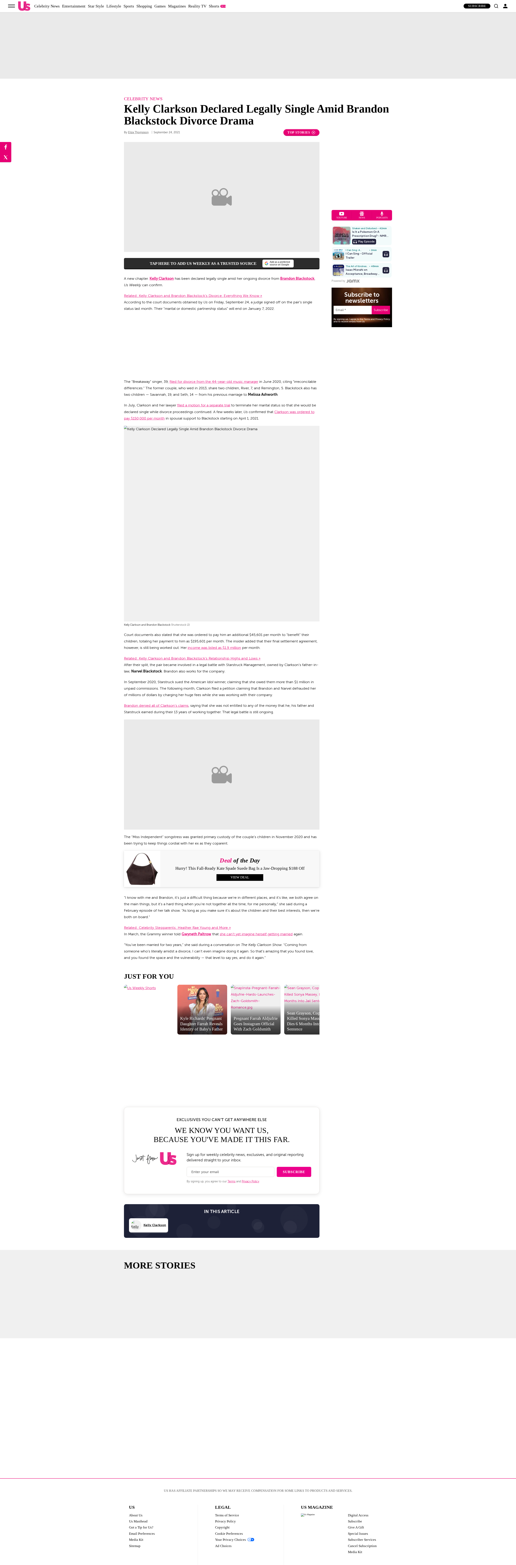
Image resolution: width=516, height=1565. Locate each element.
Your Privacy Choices (230, 1540)
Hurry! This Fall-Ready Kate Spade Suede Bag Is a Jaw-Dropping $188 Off (240, 868)
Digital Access (358, 1515)
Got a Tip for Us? (141, 1527)
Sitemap (134, 1546)
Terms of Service (227, 1515)
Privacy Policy (250, 1181)
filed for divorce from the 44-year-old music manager (214, 382)
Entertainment (73, 6)
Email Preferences (142, 1534)
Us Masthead (138, 1521)
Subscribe (477, 6)
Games (160, 6)
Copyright (222, 1527)
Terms (231, 1181)
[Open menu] (11, 6)
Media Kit (136, 1540)
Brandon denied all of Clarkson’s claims (156, 706)
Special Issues (358, 1534)
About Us (136, 1515)
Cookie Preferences (229, 1534)
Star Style (96, 6)
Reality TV (197, 6)
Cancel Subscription (362, 1546)
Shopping (144, 6)
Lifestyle (113, 6)
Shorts (214, 6)
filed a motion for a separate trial (203, 405)
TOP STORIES (298, 132)
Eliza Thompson (138, 132)
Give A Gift (356, 1527)
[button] (496, 6)
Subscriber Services (362, 1540)
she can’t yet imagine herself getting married (256, 934)
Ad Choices (223, 1546)
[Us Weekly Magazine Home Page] (24, 6)
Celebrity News (47, 6)
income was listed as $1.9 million (214, 648)
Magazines (177, 6)
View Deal (240, 877)
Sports (129, 6)
